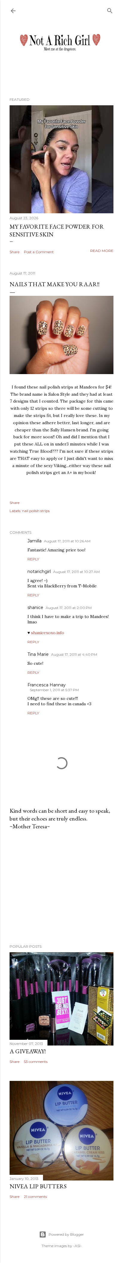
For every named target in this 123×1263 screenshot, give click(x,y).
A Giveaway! (28, 1051)
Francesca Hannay (46, 685)
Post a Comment (39, 252)
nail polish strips (36, 510)
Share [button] (14, 252)
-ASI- (77, 1246)
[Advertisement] (61, 887)
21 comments (35, 1196)
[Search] (109, 9)
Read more (101, 250)
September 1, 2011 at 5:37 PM (54, 690)
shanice (35, 607)
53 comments (35, 1061)
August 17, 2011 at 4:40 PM (74, 654)
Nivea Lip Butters (38, 1186)
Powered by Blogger (66, 1234)
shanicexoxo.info (47, 632)
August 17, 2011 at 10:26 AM (67, 541)
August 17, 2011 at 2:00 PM (69, 607)
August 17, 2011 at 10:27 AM (76, 571)
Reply (33, 559)
